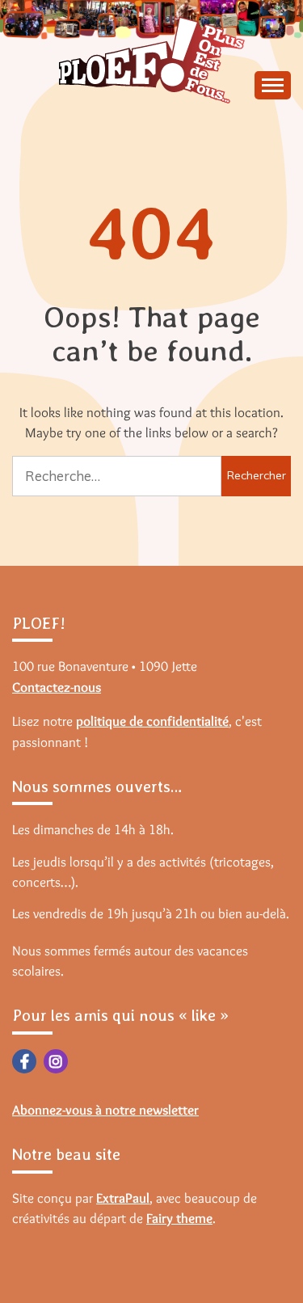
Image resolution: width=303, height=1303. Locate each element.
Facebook (24, 1061)
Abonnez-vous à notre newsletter (105, 1110)
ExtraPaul (122, 1198)
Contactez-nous (56, 687)
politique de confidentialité (152, 721)
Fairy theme (179, 1218)
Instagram (56, 1061)
